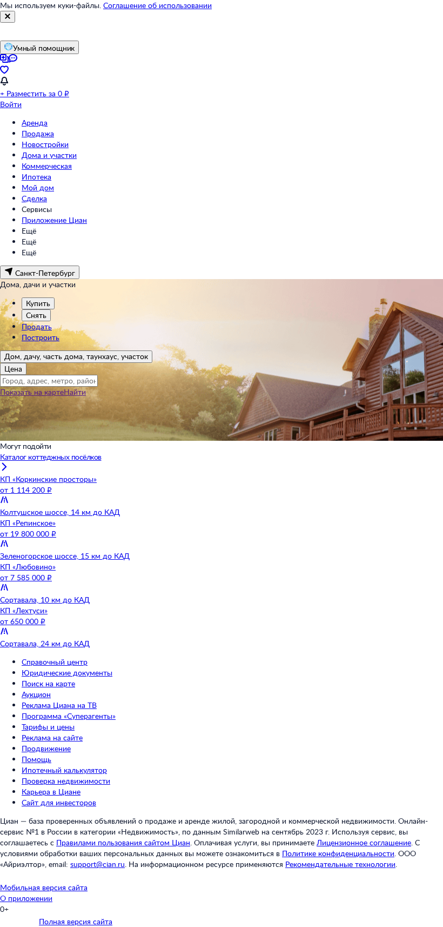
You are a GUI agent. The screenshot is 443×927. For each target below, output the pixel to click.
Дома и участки (49, 155)
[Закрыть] (7, 17)
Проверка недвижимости (66, 781)
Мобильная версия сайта (44, 887)
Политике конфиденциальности (338, 853)
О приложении (26, 898)
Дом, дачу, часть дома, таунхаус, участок (76, 356)
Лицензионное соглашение (364, 842)
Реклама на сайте (52, 737)
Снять (36, 315)
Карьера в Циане (51, 791)
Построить (40, 337)
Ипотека (36, 176)
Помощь (36, 759)
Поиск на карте (48, 683)
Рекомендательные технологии (340, 864)
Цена (13, 368)
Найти (75, 392)
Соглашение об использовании (157, 5)
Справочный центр (55, 662)
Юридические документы (67, 672)
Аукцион (36, 694)
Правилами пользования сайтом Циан (123, 842)
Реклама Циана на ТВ (59, 705)
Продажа (38, 133)
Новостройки (45, 144)
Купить (38, 303)
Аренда (35, 122)
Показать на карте (32, 392)
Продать (37, 326)
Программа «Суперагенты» (69, 716)
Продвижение (46, 748)
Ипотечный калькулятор (64, 770)
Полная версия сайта (75, 921)
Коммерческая (47, 166)
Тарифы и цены (48, 726)
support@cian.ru (97, 864)
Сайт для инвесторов (59, 802)
